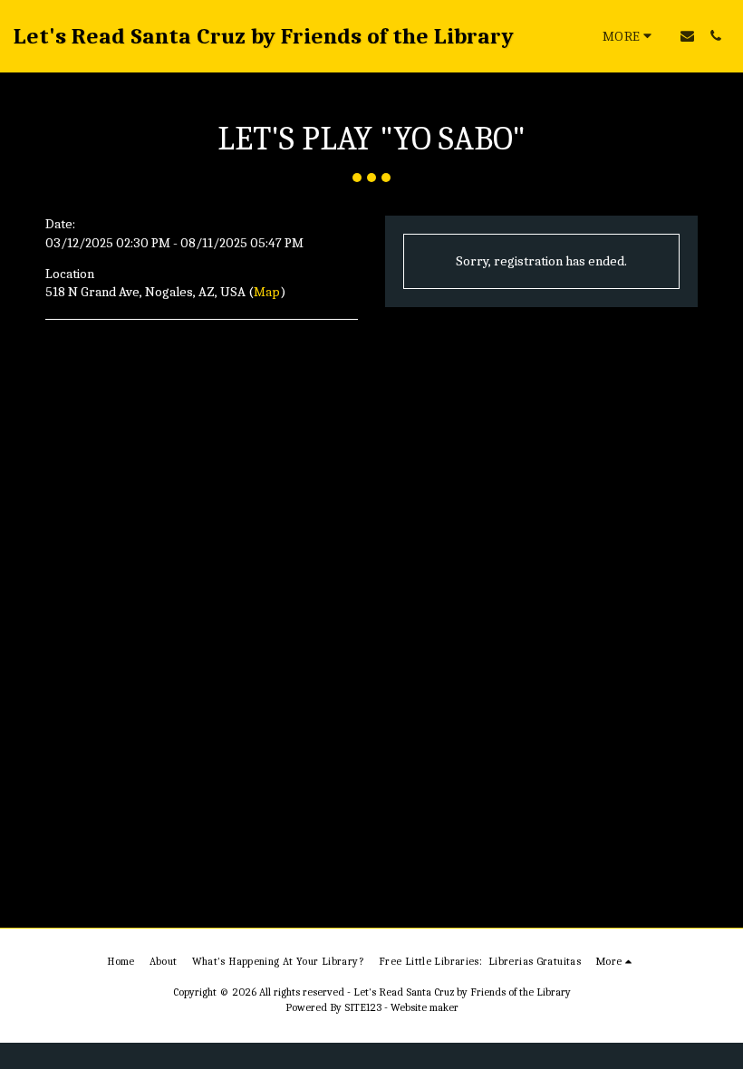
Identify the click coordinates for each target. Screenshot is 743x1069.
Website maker (424, 1007)
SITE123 (362, 1007)
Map (267, 292)
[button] (687, 36)
